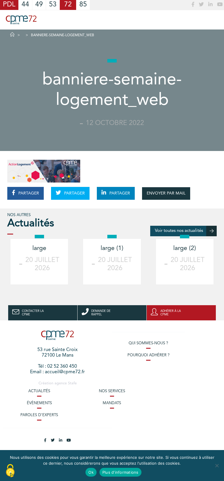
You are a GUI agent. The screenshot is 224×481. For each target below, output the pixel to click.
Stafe (72, 383)
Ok (91, 472)
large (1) (112, 248)
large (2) (184, 248)
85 (83, 4)
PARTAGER (28, 193)
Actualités (39, 391)
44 (25, 4)
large (39, 248)
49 (39, 4)
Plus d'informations (120, 472)
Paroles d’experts (39, 415)
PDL (9, 4)
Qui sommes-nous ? (148, 343)
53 (53, 4)
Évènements (39, 403)
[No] (217, 465)
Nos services (112, 391)
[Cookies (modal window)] (10, 471)
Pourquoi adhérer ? (148, 355)
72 (68, 4)
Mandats (112, 403)
